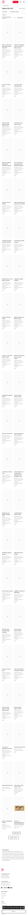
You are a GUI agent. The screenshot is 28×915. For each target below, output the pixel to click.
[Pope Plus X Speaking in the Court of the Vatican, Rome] (19, 32)
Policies (2, 896)
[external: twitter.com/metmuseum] (3, 887)
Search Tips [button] (21, 8)
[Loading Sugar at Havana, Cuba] (19, 500)
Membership (3, 903)
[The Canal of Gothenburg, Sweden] (7, 734)
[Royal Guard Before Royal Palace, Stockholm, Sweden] (7, 149)
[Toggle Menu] (24, 2)
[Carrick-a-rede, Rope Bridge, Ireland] (7, 342)
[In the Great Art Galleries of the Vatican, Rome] (7, 694)
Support (2, 901)
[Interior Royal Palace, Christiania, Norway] (19, 656)
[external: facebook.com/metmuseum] (1, 887)
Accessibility (3, 895)
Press (2, 898)
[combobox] (15, 11)
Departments (3, 893)
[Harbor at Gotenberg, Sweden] (7, 808)
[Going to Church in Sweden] (7, 189)
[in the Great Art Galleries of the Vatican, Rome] (7, 110)
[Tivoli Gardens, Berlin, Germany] (19, 227)
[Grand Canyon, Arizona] (7, 578)
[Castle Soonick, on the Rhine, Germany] (7, 266)
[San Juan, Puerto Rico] (7, 420)
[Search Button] (21, 2)
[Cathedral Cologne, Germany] (19, 266)
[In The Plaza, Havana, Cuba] (7, 459)
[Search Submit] (23, 11)
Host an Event (3, 905)
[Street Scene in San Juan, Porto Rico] (19, 420)
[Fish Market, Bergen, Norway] (7, 539)
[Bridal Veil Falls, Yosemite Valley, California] (7, 616)
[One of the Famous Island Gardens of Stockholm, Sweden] (19, 149)
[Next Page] (19, 833)
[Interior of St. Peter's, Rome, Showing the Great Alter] (7, 32)
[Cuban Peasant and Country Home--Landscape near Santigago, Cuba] (19, 459)
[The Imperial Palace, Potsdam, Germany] (7, 227)
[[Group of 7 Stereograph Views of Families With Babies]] (19, 808)
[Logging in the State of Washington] (19, 578)
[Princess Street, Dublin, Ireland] (19, 382)
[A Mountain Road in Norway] (19, 539)
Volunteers (3, 913)
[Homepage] (3, 2)
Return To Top (13, 837)
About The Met (4, 891)
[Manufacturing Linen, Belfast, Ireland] (19, 304)
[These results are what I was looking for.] (21, 908)
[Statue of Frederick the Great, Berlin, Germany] (19, 189)
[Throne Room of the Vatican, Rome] (19, 772)
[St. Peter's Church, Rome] (7, 71)
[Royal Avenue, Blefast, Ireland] (7, 382)
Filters (4, 14)
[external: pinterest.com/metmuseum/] (4, 887)
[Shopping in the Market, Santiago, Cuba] (7, 500)
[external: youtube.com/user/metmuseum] (10, 887)
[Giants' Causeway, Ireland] (7, 304)
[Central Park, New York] (19, 734)
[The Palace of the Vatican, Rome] (19, 110)
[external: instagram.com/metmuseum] (6, 887)
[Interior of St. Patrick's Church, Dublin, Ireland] (19, 342)
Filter (13, 911)
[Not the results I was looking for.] (23, 908)
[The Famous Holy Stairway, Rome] (19, 71)
